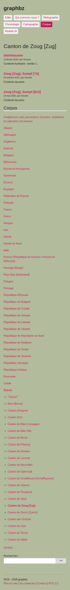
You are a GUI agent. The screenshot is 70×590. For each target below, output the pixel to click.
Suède (7, 383)
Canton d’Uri (15, 417)
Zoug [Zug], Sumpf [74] (21, 73)
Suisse (8, 390)
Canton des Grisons (19, 519)
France (8, 209)
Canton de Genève (19, 451)
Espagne (9, 189)
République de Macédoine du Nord (24, 335)
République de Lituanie (17, 328)
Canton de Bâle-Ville (19, 430)
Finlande (8, 202)
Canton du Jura (17, 525)
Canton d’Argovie (18, 410)
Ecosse (8, 182)
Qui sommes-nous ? (27, 17)
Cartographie (30, 24)
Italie (6, 250)
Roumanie (10, 376)
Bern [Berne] (15, 403)
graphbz (14, 8)
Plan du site (10, 583)
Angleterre (10, 141)
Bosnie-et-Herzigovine (17, 168)
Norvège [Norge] (13, 267)
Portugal (8, 288)
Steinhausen (13, 55)
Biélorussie (10, 161)
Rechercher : (11, 555)
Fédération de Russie (16, 195)
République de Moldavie (18, 342)
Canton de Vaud (17, 498)
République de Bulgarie (17, 301)
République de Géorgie (17, 315)
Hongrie (8, 223)
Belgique (9, 155)
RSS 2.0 (53, 583)
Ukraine (8, 547)
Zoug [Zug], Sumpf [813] (22, 92)
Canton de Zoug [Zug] (21, 505)
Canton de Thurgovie (20, 491)
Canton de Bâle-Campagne (23, 424)
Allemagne (10, 134)
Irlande (7, 236)
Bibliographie (50, 17)
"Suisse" (13, 396)
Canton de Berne (17, 437)
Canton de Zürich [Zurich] (22, 512)
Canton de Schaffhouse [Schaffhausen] (30, 478)
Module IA (11, 31)
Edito (8, 17)
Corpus (46, 24)
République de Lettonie (17, 322)
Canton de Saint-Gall (20, 471)
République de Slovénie (17, 356)
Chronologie (12, 24)
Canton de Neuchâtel (20, 464)
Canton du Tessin (18, 532)
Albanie (8, 127)
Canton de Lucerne (19, 457)
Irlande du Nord (13, 243)
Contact (41, 583)
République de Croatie (16, 308)
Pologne (8, 281)
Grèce (7, 216)
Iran (6, 229)
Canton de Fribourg (19, 444)
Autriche (8, 148)
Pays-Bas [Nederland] (16, 274)
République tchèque (15, 369)
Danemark (10, 175)
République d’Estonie (16, 294)
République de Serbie (16, 349)
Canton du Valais (17, 539)
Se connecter (27, 583)
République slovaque (16, 362)
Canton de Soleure (18, 485)
